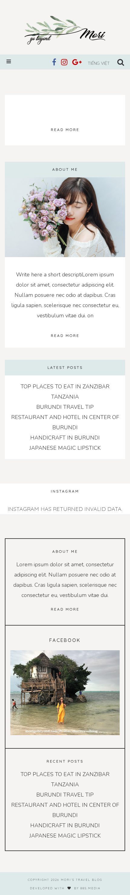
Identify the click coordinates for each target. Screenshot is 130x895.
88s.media (90, 888)
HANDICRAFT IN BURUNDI (65, 437)
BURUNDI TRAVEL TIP (65, 407)
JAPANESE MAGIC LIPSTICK (65, 448)
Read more (65, 129)
